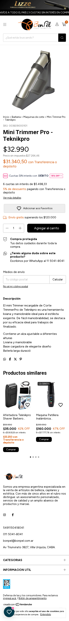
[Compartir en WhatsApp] (5, 359)
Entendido (45, 614)
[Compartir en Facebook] (10, 359)
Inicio (6, 117)
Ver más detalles (12, 197)
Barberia (16, 117)
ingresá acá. (9, 598)
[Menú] (5, 24)
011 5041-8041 (13, 534)
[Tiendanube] (18, 605)
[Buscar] (62, 38)
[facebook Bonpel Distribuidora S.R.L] (12, 515)
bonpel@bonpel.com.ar (18, 540)
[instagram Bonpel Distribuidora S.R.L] (4, 515)
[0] (64, 24)
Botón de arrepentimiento (33, 598)
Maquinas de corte (33, 117)
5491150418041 (13, 527)
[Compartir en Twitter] (16, 359)
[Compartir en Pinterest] (20, 359)
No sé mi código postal (15, 286)
